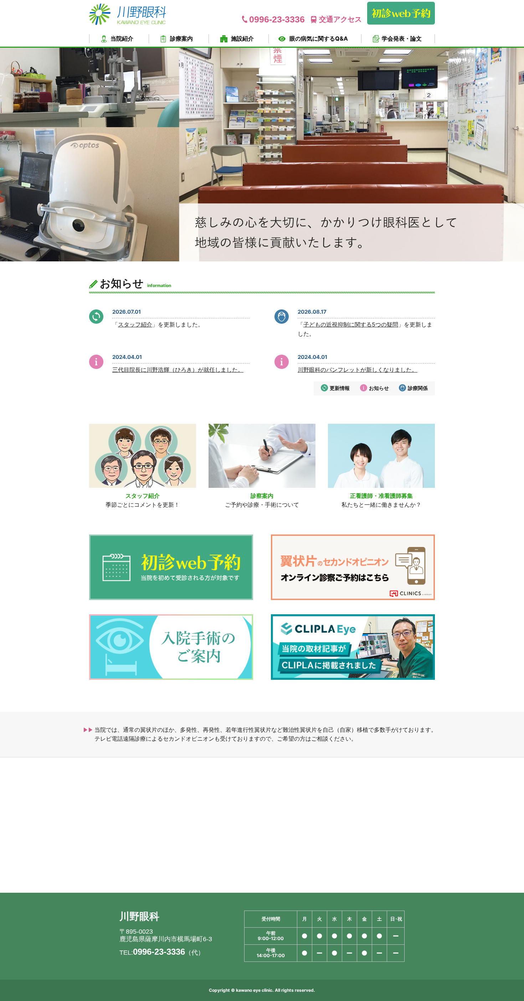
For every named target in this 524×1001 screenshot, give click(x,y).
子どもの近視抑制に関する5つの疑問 (350, 324)
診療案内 (181, 38)
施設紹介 (242, 38)
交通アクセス (340, 19)
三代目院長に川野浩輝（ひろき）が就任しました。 (177, 369)
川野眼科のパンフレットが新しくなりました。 (357, 369)
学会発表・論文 (402, 38)
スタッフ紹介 (135, 324)
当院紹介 (122, 38)
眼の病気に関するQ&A (318, 38)
